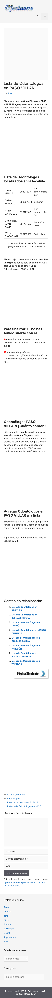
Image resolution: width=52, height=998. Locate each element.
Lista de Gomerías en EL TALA (22, 802)
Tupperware (10, 937)
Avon (6, 907)
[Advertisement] (26, 54)
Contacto (20, 994)
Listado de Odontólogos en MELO (24, 806)
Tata (6, 916)
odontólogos (13, 798)
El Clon (7, 924)
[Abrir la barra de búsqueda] (37, 16)
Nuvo (6, 941)
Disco (6, 920)
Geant (7, 933)
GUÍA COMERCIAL (16, 794)
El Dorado (9, 928)
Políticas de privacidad (38, 991)
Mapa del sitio (31, 994)
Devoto (7, 911)
